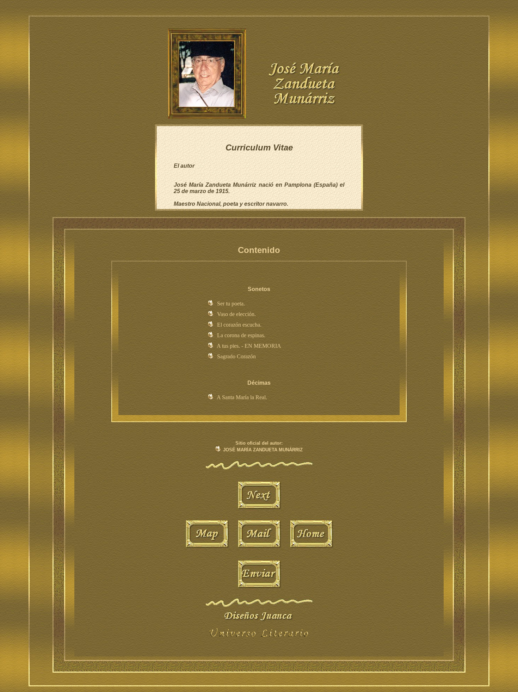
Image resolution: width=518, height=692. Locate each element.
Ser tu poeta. (231, 304)
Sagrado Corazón (236, 356)
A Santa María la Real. (242, 397)
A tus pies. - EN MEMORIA (249, 346)
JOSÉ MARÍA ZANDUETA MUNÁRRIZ (263, 449)
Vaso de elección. (236, 314)
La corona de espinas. (241, 335)
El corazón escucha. (239, 325)
